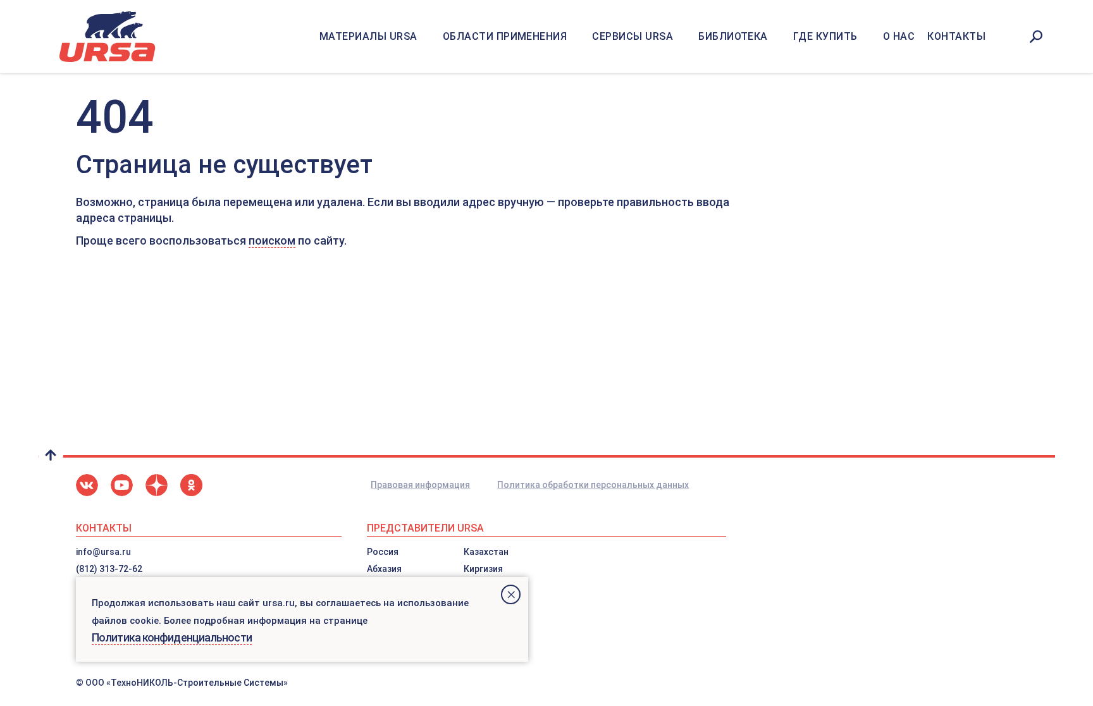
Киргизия (483, 569)
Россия (382, 552)
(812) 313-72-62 (109, 569)
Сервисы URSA (632, 36)
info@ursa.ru (103, 552)
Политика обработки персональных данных (593, 485)
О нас (899, 36)
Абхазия (384, 569)
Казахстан (486, 552)
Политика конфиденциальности (172, 637)
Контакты (956, 36)
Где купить (825, 36)
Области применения (505, 36)
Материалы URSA (368, 36)
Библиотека (733, 36)
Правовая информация (420, 485)
